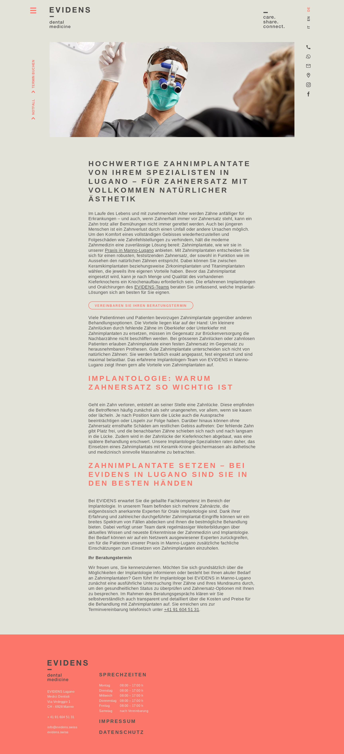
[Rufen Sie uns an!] (308, 47)
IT (308, 27)
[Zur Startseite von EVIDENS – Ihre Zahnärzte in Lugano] (67, 670)
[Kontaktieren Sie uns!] (308, 66)
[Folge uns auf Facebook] (308, 94)
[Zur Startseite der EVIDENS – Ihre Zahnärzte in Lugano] (70, 17)
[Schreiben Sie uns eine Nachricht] (308, 56)
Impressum (117, 721)
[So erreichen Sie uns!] (308, 75)
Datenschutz (121, 732)
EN (308, 18)
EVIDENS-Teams (151, 286)
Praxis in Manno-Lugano (129, 250)
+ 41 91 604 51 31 (60, 717)
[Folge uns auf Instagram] (308, 84)
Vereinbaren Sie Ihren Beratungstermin (141, 305)
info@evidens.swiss (62, 727)
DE (308, 9)
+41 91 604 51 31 (181, 609)
